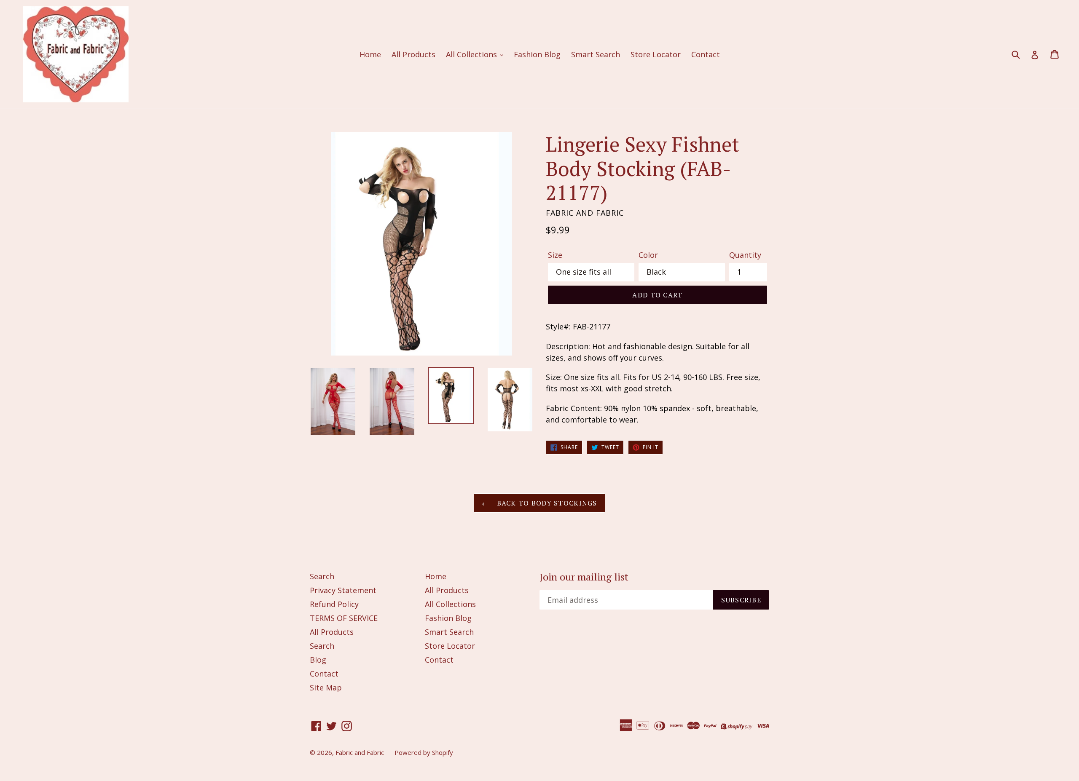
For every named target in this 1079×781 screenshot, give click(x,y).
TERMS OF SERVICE (344, 618)
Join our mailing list (584, 577)
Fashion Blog (537, 54)
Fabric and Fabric (360, 752)
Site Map (326, 687)
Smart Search (595, 54)
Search (322, 576)
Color (648, 255)
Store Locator (656, 54)
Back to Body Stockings (545, 503)
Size (555, 255)
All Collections (472, 54)
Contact (705, 54)
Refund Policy (334, 604)
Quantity (745, 255)
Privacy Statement (343, 590)
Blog (318, 660)
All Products (413, 54)
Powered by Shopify (424, 752)
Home (370, 54)
